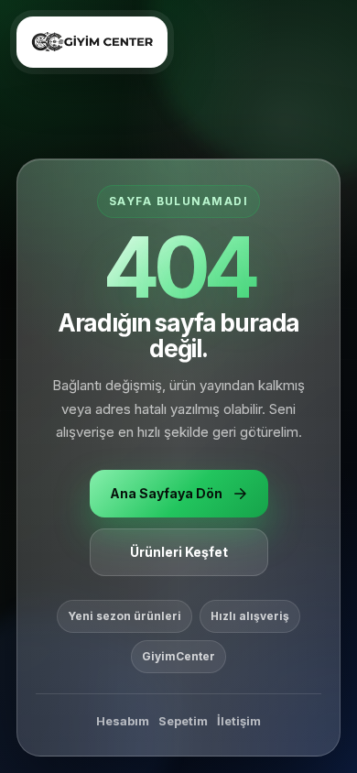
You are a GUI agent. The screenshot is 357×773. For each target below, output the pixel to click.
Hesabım (122, 720)
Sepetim (183, 720)
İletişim (239, 720)
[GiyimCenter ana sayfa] (92, 42)
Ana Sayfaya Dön (166, 493)
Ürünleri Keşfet (179, 552)
